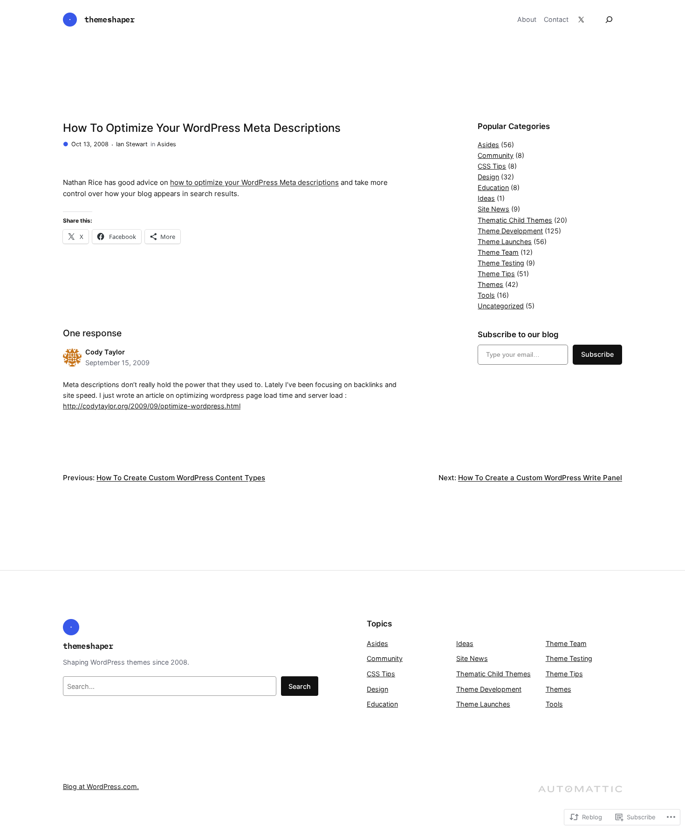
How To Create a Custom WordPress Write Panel (540, 477)
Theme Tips (496, 274)
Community (496, 155)
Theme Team (498, 252)
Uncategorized (501, 306)
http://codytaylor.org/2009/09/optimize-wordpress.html (151, 406)
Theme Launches (505, 241)
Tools (486, 295)
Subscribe (597, 354)
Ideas (486, 198)
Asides (166, 144)
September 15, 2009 (117, 363)
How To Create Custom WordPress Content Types (180, 477)
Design (488, 177)
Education (493, 187)
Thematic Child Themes (515, 220)
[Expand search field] (609, 19)
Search (299, 686)
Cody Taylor (105, 352)
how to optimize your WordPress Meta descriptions (254, 182)
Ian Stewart (132, 144)
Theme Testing (501, 263)
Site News (493, 209)
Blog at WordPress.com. (101, 786)
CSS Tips (492, 166)
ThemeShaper (109, 19)
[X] (581, 19)
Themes (490, 284)
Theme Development (510, 231)
